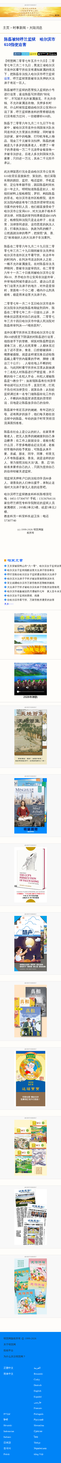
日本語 (7, 1442)
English (37, 1390)
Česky (37, 1379)
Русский (38, 1419)
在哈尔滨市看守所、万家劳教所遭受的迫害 (30, 600)
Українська (40, 1448)
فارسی (37, 1402)
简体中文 (9, 1373)
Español (38, 1396)
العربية (37, 1367)
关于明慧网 (10, 1344)
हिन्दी (6, 1419)
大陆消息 (35, 27)
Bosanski (38, 1373)
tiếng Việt (38, 1454)
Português (39, 1413)
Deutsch (38, 1385)
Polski (7, 1454)
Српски (38, 1431)
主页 (6, 27)
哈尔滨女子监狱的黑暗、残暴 (23, 595)
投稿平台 (8, 1350)
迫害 (7, 78)
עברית (7, 1413)
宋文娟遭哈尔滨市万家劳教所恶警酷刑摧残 (30, 583)
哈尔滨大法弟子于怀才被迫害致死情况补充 (30, 578)
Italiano (7, 1436)
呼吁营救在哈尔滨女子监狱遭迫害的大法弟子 (32, 574)
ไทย (36, 1436)
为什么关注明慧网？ (15, 1356)
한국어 (7, 1448)
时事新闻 (19, 27)
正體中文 (9, 1368)
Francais (38, 1408)
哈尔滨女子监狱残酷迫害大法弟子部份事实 (30, 570)
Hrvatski (8, 1425)
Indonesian (9, 1431)
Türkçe (37, 1442)
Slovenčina (39, 1425)
